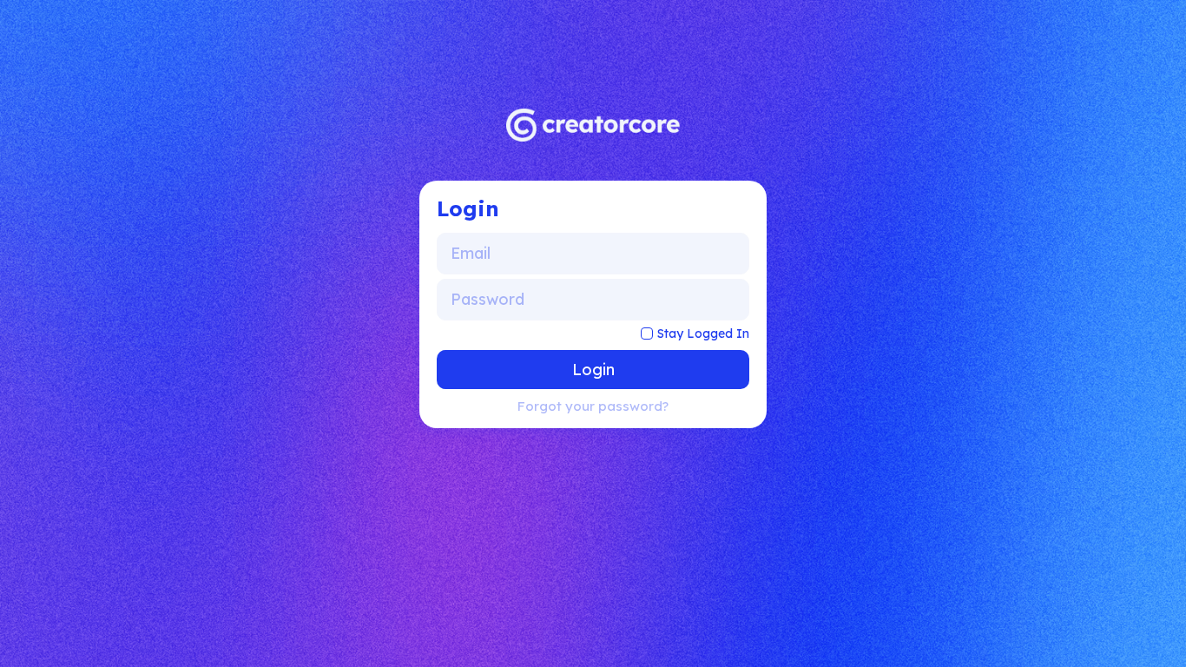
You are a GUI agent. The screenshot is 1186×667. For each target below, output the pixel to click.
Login (593, 370)
